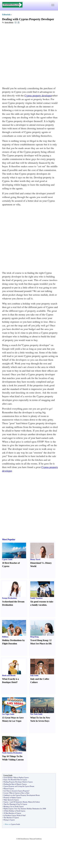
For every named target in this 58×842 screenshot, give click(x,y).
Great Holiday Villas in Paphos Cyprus (16, 777)
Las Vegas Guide (8, 714)
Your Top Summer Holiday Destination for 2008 (30, 808)
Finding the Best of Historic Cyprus (15, 784)
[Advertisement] (29, 55)
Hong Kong (34, 637)
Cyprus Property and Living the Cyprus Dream (19, 786)
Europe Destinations (9, 598)
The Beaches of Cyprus (11, 817)
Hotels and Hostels (8, 675)
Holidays (5, 637)
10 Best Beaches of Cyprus (12, 813)
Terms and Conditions (36, 839)
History (30, 802)
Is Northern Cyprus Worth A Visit (14, 815)
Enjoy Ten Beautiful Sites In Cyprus (15, 779)
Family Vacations (36, 598)
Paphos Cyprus (8, 808)
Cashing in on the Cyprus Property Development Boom (22, 795)
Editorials (6, 15)
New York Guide (36, 714)
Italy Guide (34, 675)
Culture (37, 802)
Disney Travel (35, 559)
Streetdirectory (25, 839)
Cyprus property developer (38, 95)
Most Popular (8, 539)
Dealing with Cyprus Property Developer (28, 19)
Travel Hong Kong (39, 640)
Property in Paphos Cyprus (12, 797)
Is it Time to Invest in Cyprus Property (16, 791)
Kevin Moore (9, 22)
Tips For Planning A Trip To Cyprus (15, 804)
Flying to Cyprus (9, 820)
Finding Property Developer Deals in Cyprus (18, 782)
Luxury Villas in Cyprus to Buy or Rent (16, 793)
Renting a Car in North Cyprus (14, 806)
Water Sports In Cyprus (11, 800)
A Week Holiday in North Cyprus (14, 811)
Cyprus (6, 802)
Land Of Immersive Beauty (18, 802)
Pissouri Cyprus (9, 788)
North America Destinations (12, 753)
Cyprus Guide (7, 559)
